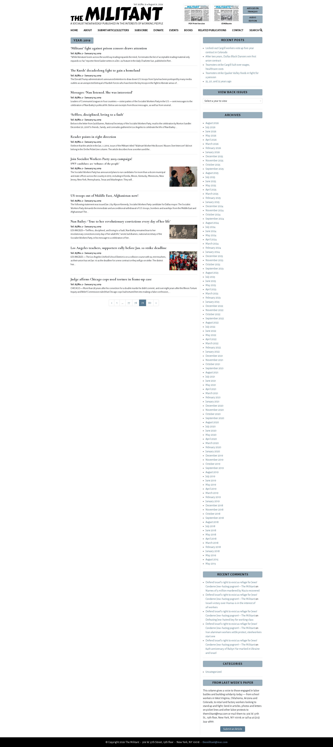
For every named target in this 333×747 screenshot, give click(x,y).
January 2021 (212, 401)
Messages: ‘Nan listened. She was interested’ (102, 92)
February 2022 (213, 347)
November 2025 (214, 160)
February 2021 (213, 397)
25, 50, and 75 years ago (218, 81)
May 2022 (211, 335)
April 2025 (211, 189)
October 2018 (213, 513)
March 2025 (212, 193)
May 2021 (211, 385)
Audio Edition (253, 19)
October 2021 (213, 364)
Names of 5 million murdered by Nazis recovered (232, 590)
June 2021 (211, 380)
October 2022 (213, 314)
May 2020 (211, 434)
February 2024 (213, 247)
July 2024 (210, 227)
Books (188, 30)
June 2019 (211, 480)
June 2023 (211, 281)
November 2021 (214, 360)
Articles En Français (253, 10)
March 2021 (212, 393)
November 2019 (214, 459)
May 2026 (211, 135)
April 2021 (211, 389)
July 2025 (210, 177)
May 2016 (211, 555)
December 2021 (214, 355)
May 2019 (211, 484)
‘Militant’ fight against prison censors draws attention (109, 48)
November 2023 (214, 260)
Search (254, 30)
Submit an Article (232, 729)
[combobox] (232, 101)
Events (173, 30)
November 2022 (214, 310)
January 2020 (213, 451)
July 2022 (210, 326)
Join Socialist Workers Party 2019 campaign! (101, 159)
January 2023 (212, 301)
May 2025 (211, 185)
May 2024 (211, 235)
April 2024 (211, 239)
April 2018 (211, 538)
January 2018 (213, 551)
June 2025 (211, 181)
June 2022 (211, 331)
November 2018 (214, 509)
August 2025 (212, 173)
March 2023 (212, 293)
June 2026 (211, 131)
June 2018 (211, 530)
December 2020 (214, 405)
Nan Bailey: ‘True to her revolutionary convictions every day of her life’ (120, 221)
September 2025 (215, 168)
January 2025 (213, 202)
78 (135, 302)
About (88, 30)
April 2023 (211, 289)
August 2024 (212, 222)
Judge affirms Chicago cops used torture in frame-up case (111, 279)
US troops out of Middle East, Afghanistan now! (104, 196)
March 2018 (212, 542)
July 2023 (210, 276)
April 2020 (211, 439)
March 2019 (212, 493)
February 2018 (213, 547)
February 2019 (213, 497)
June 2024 (211, 231)
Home (74, 30)
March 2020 (212, 443)
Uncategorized (213, 671)
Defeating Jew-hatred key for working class (229, 619)
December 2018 (214, 505)
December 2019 (214, 455)
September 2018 (215, 518)
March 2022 (212, 343)
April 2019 (211, 488)
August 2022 (212, 322)
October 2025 (213, 164)
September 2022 (215, 318)
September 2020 (215, 418)
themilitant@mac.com (215, 742)
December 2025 (214, 156)
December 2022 (214, 306)
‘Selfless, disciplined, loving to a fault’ (97, 115)
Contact (237, 30)
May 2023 (211, 285)
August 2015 (212, 559)
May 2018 (211, 534)
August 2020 (212, 422)
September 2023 (215, 268)
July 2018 (210, 526)
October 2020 (213, 414)
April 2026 (211, 139)
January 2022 (213, 351)
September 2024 (215, 218)
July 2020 (211, 426)
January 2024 (213, 252)
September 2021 (215, 368)
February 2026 (213, 148)
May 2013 (211, 563)
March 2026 (212, 144)
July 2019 (210, 476)
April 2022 (211, 339)
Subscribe (141, 30)
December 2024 (214, 206)
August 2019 (212, 472)
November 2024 (215, 210)
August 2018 (212, 522)
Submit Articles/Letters (113, 30)
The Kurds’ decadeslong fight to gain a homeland (105, 70)
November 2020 (215, 409)
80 (149, 302)
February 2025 (213, 198)
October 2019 (213, 464)
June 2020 (211, 430)
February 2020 (213, 447)
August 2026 (212, 123)
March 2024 (212, 243)
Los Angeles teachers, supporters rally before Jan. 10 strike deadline (118, 248)
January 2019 (213, 501)
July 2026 (210, 127)
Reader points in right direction (93, 137)
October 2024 (213, 214)
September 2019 (215, 468)
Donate (158, 30)
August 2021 (212, 372)
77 (129, 302)
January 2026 (213, 152)
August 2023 (212, 272)
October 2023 (213, 264)
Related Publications (212, 30)
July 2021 (210, 376)
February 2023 (213, 297)
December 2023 (214, 256)
